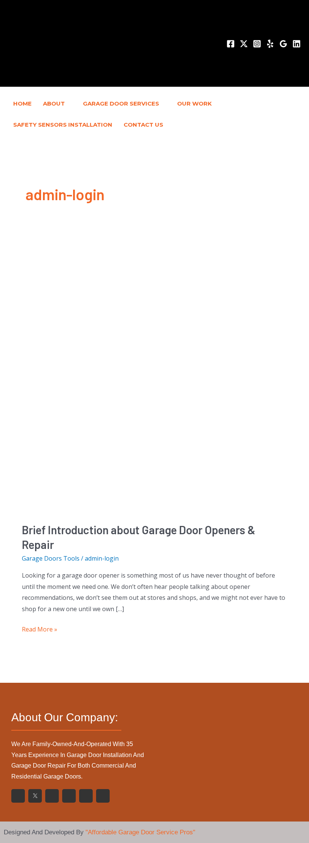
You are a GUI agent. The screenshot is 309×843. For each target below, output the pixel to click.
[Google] (283, 44)
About (54, 103)
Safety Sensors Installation (62, 124)
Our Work (194, 103)
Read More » (39, 628)
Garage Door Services (121, 103)
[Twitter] (244, 44)
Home (22, 103)
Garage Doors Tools (51, 558)
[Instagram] (257, 44)
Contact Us (143, 124)
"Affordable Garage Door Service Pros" (140, 832)
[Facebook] (231, 44)
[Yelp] (270, 44)
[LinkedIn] (296, 44)
